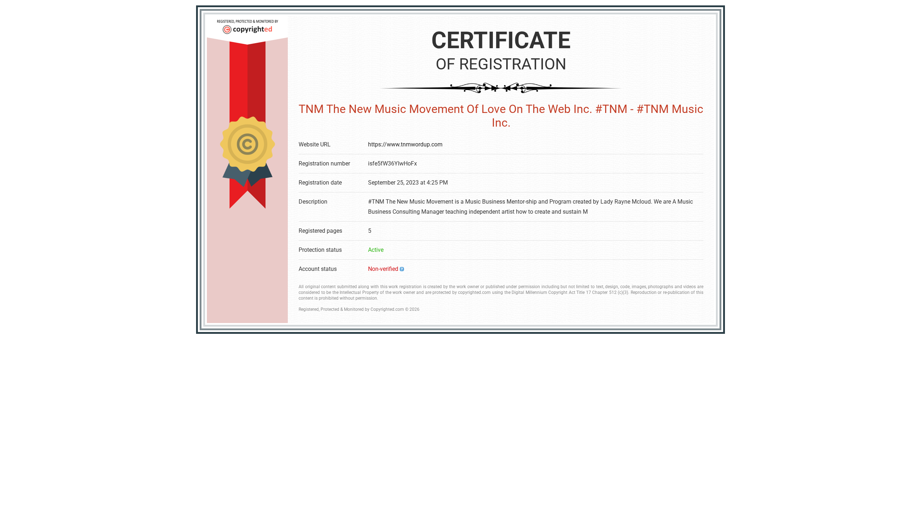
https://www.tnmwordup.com (405, 144)
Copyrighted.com (387, 309)
